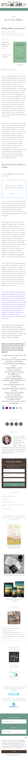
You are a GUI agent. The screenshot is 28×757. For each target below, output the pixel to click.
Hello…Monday (18, 361)
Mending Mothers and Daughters (13, 28)
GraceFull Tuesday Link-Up (11, 372)
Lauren (5, 32)
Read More (11, 453)
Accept (14, 751)
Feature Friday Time (16, 395)
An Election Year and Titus (8, 502)
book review (4, 33)
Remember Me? (5, 499)
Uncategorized (21, 35)
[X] (21, 424)
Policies (18, 755)
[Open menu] (14, 9)
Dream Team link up (7, 363)
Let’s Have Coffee (11, 376)
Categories (14, 728)
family (14, 33)
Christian (10, 33)
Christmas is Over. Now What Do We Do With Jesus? (12, 505)
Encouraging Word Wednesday (12, 384)
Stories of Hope (6, 388)
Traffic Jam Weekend (15, 399)
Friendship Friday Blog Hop (12, 397)
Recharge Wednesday (17, 378)
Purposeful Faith (16, 370)
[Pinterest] (16, 424)
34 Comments (5, 39)
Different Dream (15, 374)
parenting (8, 35)
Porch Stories (15, 382)
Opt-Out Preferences (11, 755)
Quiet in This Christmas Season (9, 496)
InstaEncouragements (16, 359)
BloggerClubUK (10, 368)
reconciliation (14, 35)
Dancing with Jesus (16, 401)
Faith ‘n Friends (6, 401)
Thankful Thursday (6, 509)
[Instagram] (11, 424)
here (21, 64)
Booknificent (16, 403)
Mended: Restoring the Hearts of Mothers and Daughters (12, 141)
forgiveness (18, 33)
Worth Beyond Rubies (8, 380)
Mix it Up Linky (6, 359)
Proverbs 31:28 (11, 69)
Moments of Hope (14, 388)
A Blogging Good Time (10, 393)
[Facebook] (7, 424)
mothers (4, 35)
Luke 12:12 (5, 201)
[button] (26, 737)
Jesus (23, 33)
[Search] (24, 721)
